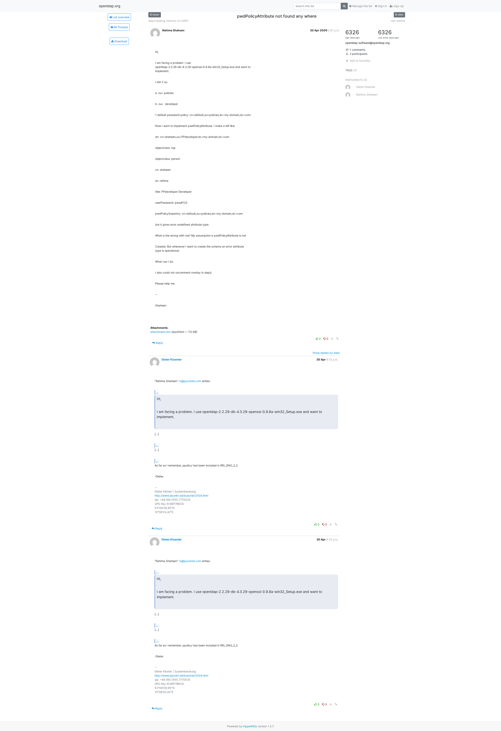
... (157, 392)
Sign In (382, 6)
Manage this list (361, 6)
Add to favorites (360, 60)
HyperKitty (250, 726)
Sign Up (398, 6)
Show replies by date (326, 352)
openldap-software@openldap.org (367, 42)
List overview (120, 17)
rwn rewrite (398, 20)
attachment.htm (160, 331)
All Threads (120, 27)
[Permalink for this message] (337, 338)
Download (120, 41)
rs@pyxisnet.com (190, 381)
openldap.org (109, 6)
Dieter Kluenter (172, 359)
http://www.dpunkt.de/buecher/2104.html (181, 495)
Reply (159, 342)
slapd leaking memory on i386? (168, 20)
